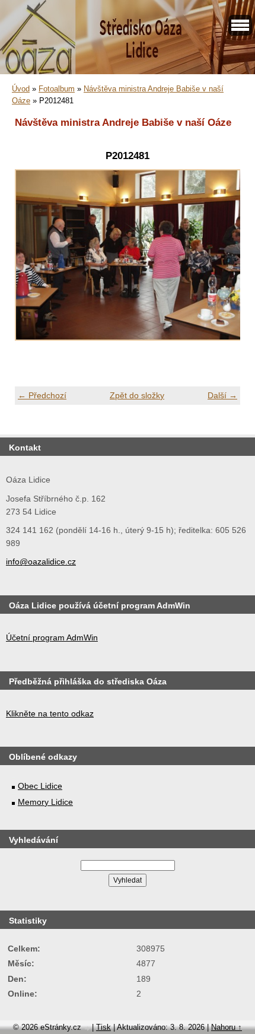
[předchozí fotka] (34, 261)
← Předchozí (42, 395)
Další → (222, 395)
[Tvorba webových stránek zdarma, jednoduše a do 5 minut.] (88, 1028)
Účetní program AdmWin (52, 637)
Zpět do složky (137, 395)
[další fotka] (221, 261)
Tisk (103, 1027)
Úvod (21, 88)
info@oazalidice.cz (41, 561)
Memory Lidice (45, 802)
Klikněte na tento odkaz (50, 713)
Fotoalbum (57, 88)
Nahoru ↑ (226, 1027)
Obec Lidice (40, 786)
